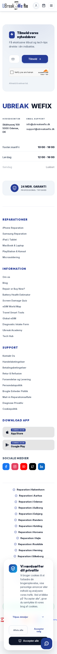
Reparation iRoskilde (30, 544)
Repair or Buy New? (14, 288)
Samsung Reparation (15, 233)
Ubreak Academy (12, 330)
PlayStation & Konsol (14, 251)
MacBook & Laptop (13, 245)
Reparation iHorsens (30, 532)
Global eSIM (9, 318)
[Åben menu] (51, 5)
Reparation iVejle (30, 538)
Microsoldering (11, 257)
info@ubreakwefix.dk (38, 124)
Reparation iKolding (30, 526)
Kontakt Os (9, 355)
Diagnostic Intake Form (16, 324)
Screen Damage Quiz (15, 300)
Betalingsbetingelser (14, 367)
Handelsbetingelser (14, 361)
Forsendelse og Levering (17, 379)
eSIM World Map (12, 306)
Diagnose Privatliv (13, 403)
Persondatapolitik (12, 385)
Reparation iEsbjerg (30, 513)
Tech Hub (8, 336)
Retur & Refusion (12, 373)
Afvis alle (18, 630)
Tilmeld (32, 59)
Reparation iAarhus (30, 495)
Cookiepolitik (10, 408)
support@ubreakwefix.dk (40, 129)
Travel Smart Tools (13, 312)
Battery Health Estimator (16, 294)
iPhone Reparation (13, 227)
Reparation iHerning (30, 550)
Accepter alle (31, 641)
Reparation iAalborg (31, 507)
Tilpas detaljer (20, 617)
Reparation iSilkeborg (31, 556)
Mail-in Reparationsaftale (17, 397)
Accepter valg (39, 630)
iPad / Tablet (10, 239)
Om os (6, 277)
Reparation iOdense (30, 501)
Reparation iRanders (30, 520)
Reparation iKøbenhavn (30, 489)
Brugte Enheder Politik (15, 391)
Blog (5, 283)
